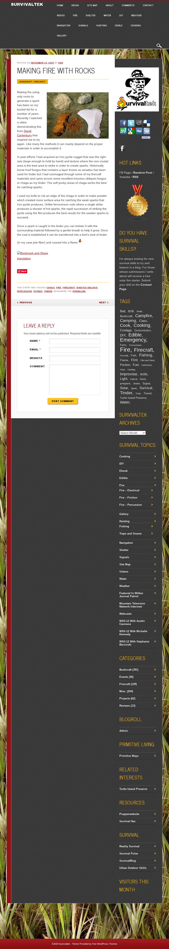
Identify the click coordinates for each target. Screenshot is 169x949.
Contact (148, 5)
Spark (134, 388)
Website (36, 358)
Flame (124, 360)
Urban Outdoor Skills (132, 867)
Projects (124, 698)
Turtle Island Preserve (133, 397)
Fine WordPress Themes (104, 944)
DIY (121, 15)
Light (123, 378)
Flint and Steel (147, 360)
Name (35, 341)
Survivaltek (28, 4)
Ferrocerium (135, 345)
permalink (79, 291)
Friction (125, 364)
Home (60, 5)
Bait (122, 311)
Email (35, 349)
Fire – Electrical (129, 490)
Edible (118, 25)
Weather (136, 15)
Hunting (101, 25)
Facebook (122, 148)
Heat (122, 369)
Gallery (62, 35)
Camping (128, 320)
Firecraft (39, 82)
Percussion (24, 291)
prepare (125, 383)
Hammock (146, 365)
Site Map (92, 5)
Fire (75, 15)
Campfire (143, 315)
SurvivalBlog (127, 860)
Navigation (63, 25)
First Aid (124, 355)
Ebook (75, 5)
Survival (146, 388)
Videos (61, 15)
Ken (60, 63)
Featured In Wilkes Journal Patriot (131, 595)
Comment (37, 366)
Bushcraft (26, 82)
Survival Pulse (128, 853)
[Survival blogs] (137, 220)
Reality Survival (129, 846)
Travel (147, 393)
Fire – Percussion (130, 504)
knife (143, 374)
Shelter (90, 15)
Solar (124, 388)
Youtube (124, 176)
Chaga (51, 287)
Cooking (136, 25)
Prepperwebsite (129, 814)
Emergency (133, 340)
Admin (123, 730)
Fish (133, 355)
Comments (128, 5)
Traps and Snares (130, 533)
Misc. (122, 691)
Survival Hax (127, 821)
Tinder (48, 291)
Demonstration (142, 330)
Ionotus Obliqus (87, 287)
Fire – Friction (128, 497)
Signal (146, 383)
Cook (125, 325)
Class (143, 320)
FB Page (125, 172)
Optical (133, 379)
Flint (134, 360)
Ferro (123, 345)
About (110, 5)
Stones (38, 291)
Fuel (135, 364)
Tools (138, 393)
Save (23, 271)
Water (107, 15)
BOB (131, 311)
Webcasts (125, 613)
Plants (143, 379)
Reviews (124, 705)
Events (123, 676)
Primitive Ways (128, 755)
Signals (83, 25)
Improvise (128, 374)
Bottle (139, 311)
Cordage (125, 330)
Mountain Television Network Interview (132, 605)
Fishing (145, 355)
